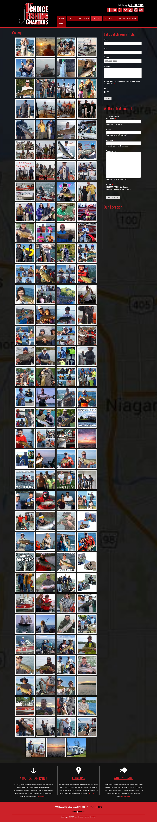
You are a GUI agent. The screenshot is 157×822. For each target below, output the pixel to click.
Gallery (96, 18)
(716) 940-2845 (136, 5)
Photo (108, 184)
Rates (71, 18)
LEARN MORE (42, 796)
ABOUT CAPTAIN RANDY (33, 778)
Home (61, 18)
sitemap (81, 811)
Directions (83, 18)
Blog (61, 24)
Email (108, 129)
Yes (108, 92)
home (74, 811)
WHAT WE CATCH (123, 778)
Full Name (110, 119)
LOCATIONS (78, 778)
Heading (109, 140)
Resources (110, 18)
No (108, 88)
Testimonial (111, 151)
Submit (107, 98)
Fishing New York (127, 18)
